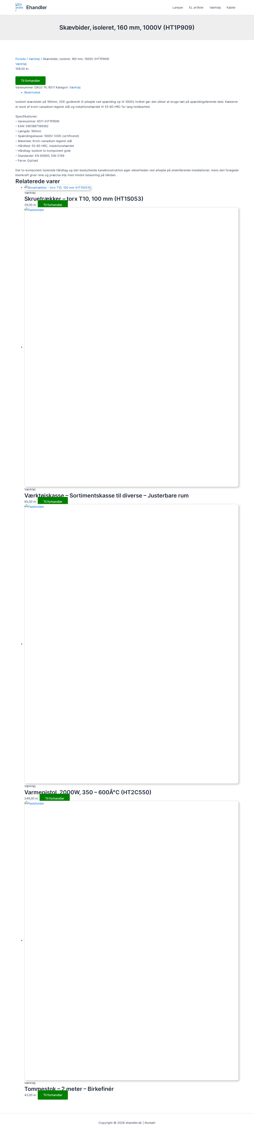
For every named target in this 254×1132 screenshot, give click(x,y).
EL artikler (196, 7)
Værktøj (215, 7)
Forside (20, 59)
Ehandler (36, 7)
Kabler (231, 7)
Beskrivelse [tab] (32, 92)
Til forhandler (30, 80)
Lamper (178, 7)
